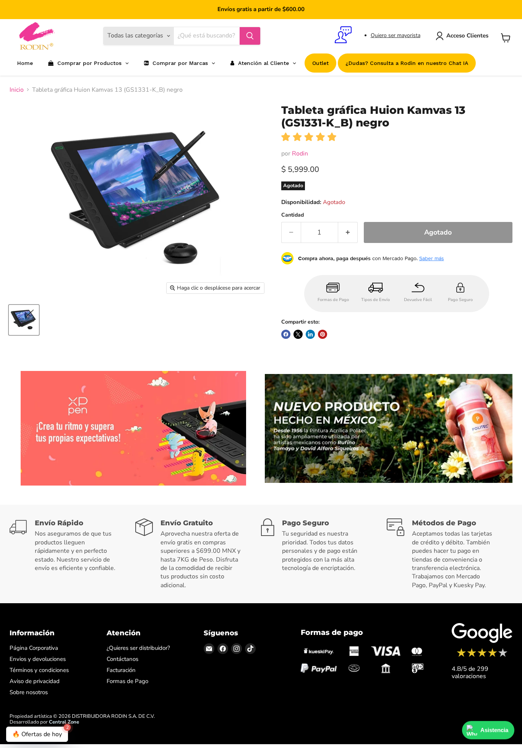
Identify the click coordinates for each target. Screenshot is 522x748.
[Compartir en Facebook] (285, 334)
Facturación (121, 670)
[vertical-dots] (482, 656)
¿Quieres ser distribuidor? (138, 648)
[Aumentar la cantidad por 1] (348, 232)
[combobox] (206, 36)
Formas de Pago (127, 681)
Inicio (17, 89)
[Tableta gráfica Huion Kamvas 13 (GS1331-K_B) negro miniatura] (24, 320)
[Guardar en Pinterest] (322, 334)
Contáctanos (122, 659)
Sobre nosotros (29, 692)
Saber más (431, 258)
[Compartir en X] (298, 334)
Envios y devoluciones (38, 659)
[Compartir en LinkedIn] (310, 334)
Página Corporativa (34, 648)
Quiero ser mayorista (395, 35)
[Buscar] (250, 36)
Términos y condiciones (39, 670)
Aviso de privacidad (35, 681)
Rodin (300, 153)
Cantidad (292, 215)
